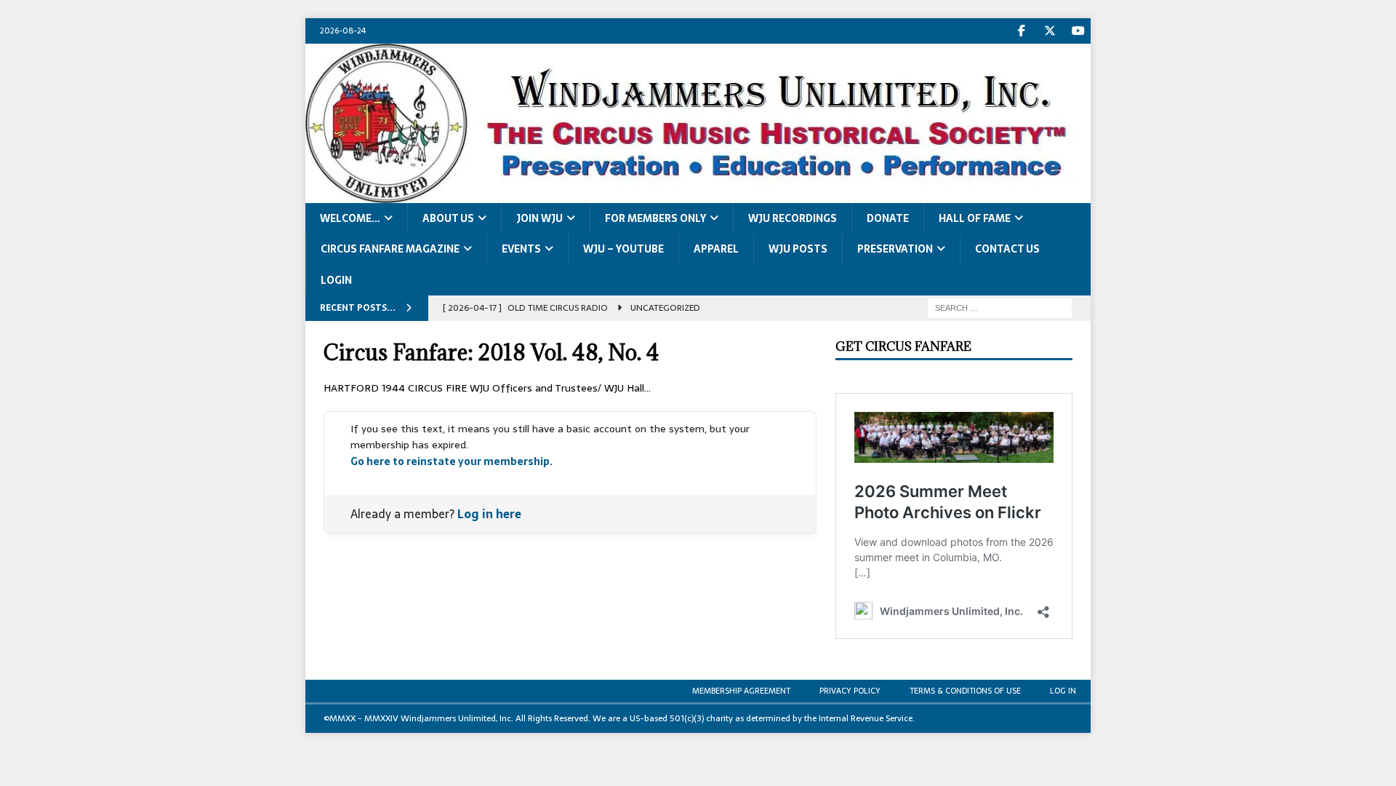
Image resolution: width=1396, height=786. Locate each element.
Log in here (489, 513)
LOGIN (336, 280)
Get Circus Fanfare (903, 346)
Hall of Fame (975, 218)
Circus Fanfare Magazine (390, 249)
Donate (888, 218)
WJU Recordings (792, 218)
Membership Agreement (741, 690)
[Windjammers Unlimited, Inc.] (698, 194)
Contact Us (1007, 249)
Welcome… (350, 218)
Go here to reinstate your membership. (451, 461)
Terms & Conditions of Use (965, 690)
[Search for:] (999, 307)
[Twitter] (1049, 31)
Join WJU (539, 218)
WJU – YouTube (623, 249)
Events (521, 249)
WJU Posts (798, 249)
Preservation (895, 249)
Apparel (716, 249)
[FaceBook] (1021, 31)
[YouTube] (1078, 31)
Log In (1063, 690)
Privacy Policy (849, 690)
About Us (448, 218)
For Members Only (655, 218)
